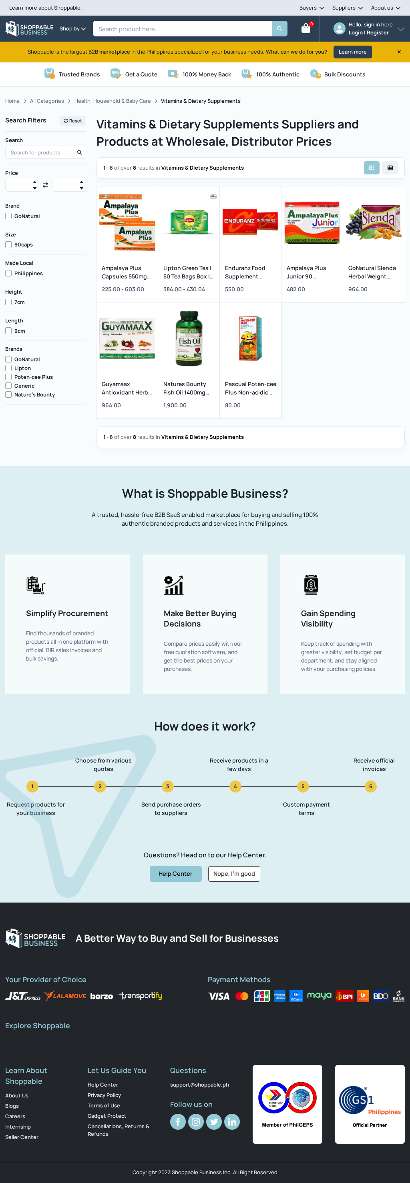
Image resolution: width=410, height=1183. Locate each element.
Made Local (19, 263)
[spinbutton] (22, 185)
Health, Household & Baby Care (112, 100)
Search (14, 140)
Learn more (353, 51)
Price (11, 173)
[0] (305, 30)
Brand (12, 205)
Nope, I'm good (234, 873)
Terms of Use (104, 1105)
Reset (75, 121)
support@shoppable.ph (199, 1084)
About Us (16, 1095)
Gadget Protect (107, 1115)
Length (14, 320)
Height (13, 291)
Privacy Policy (104, 1095)
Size (10, 234)
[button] (35, 182)
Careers (15, 1116)
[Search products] (79, 152)
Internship (18, 1126)
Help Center (176, 873)
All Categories (47, 100)
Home (12, 100)
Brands (13, 349)
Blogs (12, 1105)
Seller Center (21, 1137)
